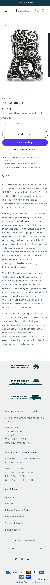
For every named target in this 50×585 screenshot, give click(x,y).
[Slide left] (19, 93)
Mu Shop (19, 582)
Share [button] (8, 175)
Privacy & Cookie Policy (17, 510)
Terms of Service (14, 523)
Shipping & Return (14, 516)
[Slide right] (31, 93)
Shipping (18, 113)
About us (10, 497)
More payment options (25, 149)
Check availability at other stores (23, 167)
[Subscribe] (41, 548)
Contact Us (11, 503)
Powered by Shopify (33, 582)
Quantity (6, 118)
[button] (6, 10)
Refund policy (12, 529)
